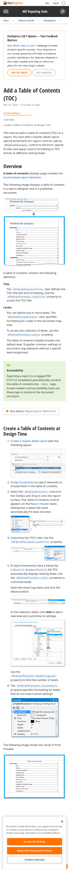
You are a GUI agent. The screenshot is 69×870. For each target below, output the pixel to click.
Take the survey (19, 72)
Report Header (39, 504)
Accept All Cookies (35, 841)
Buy (47, 2)
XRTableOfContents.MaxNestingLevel (34, 675)
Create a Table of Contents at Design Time (27, 125)
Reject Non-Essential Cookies (34, 850)
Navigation (50, 20)
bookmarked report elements (22, 177)
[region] (34, 843)
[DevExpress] (13, 3)
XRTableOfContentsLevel (22, 316)
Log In (56, 2)
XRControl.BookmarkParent (28, 569)
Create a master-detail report (29, 441)
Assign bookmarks (22, 482)
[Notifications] (63, 3)
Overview (9, 119)
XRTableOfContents (36, 491)
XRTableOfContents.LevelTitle (26, 296)
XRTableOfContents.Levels (24, 334)
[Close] (62, 821)
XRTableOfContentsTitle (28, 289)
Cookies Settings (35, 859)
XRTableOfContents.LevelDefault (37, 685)
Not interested (44, 72)
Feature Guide (26, 20)
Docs (6, 20)
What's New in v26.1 (24, 45)
